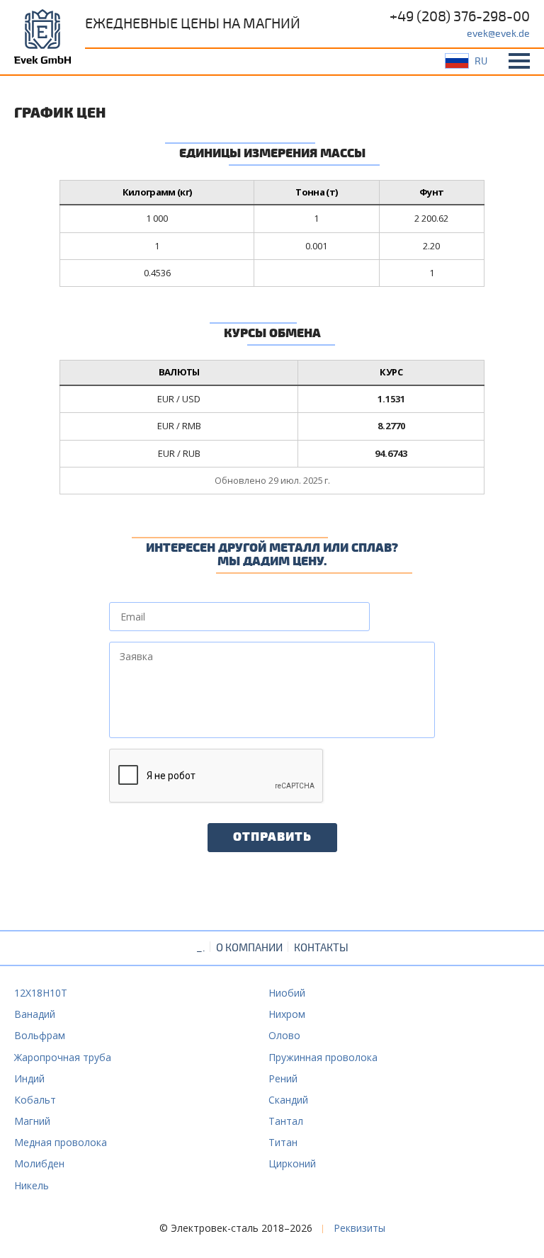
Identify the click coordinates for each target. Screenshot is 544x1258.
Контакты (321, 947)
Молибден (39, 1163)
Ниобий (286, 992)
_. (200, 947)
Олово (284, 1035)
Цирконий (292, 1163)
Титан (283, 1142)
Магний (32, 1121)
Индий (29, 1078)
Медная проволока (60, 1142)
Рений (283, 1078)
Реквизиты (359, 1228)
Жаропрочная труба (62, 1057)
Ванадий (34, 1014)
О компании (249, 947)
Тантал (285, 1121)
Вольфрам (39, 1035)
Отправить (272, 837)
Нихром (286, 1014)
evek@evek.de (498, 34)
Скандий (288, 1099)
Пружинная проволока (323, 1057)
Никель (31, 1185)
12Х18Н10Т (40, 992)
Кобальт (35, 1099)
